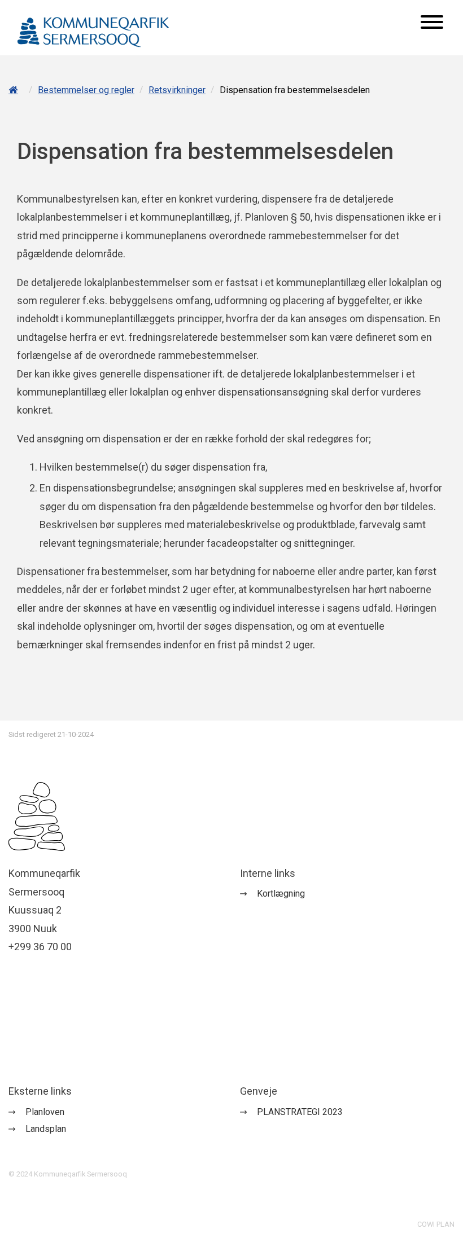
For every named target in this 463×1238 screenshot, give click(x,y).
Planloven (44, 1112)
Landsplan (45, 1128)
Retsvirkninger (177, 90)
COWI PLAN (436, 1224)
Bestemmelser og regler (86, 90)
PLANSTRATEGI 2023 (300, 1112)
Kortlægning (281, 893)
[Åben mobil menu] (432, 23)
